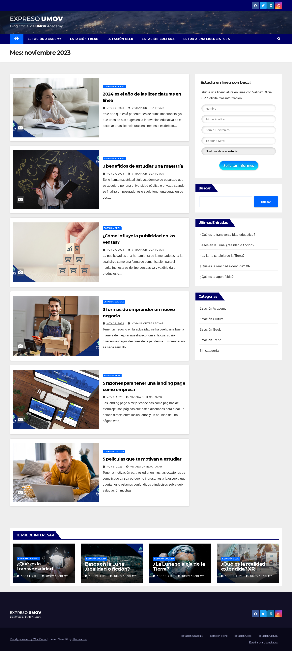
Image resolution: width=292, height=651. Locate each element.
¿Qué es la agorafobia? (216, 276)
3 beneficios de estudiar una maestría (143, 166)
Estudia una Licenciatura (206, 39)
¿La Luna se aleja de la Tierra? (222, 255)
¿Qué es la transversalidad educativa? (227, 234)
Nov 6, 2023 (114, 397)
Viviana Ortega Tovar (147, 108)
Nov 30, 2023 (115, 108)
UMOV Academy (56, 576)
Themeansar (80, 639)
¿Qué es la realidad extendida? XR (224, 266)
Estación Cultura (158, 39)
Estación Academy (44, 39)
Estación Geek (120, 39)
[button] (278, 39)
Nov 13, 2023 (115, 323)
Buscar (204, 188)
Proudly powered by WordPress (28, 639)
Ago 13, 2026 (165, 576)
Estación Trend (84, 39)
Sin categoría (209, 350)
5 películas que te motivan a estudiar (142, 459)
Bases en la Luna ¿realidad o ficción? (226, 245)
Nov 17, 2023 (115, 249)
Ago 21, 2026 (29, 576)
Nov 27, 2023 (115, 173)
